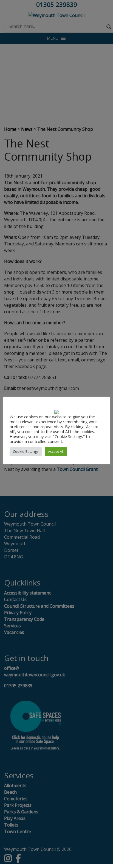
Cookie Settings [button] (26, 451)
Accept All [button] (56, 451)
